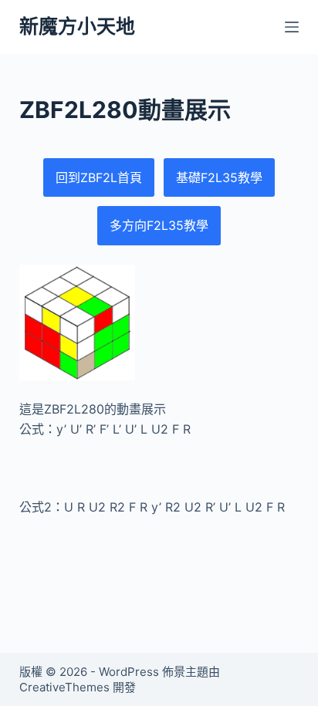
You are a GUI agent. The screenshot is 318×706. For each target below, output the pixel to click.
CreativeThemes (64, 687)
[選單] (292, 27)
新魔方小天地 (77, 26)
